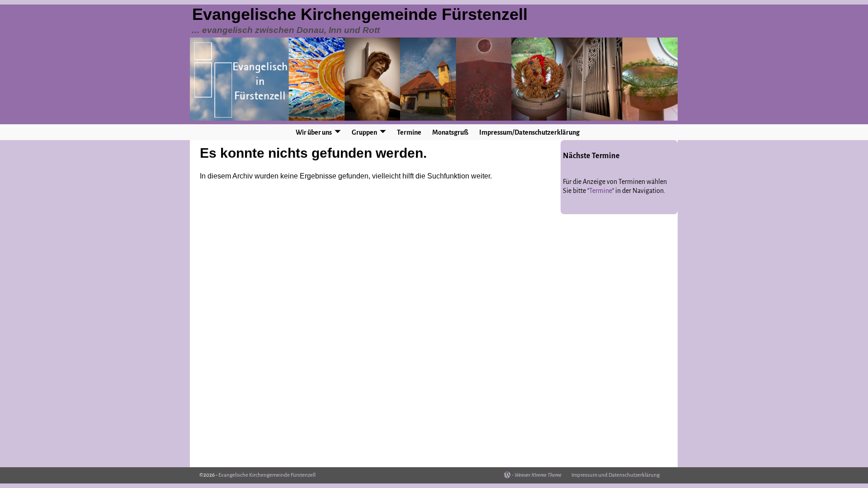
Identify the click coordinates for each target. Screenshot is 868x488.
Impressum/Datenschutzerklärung (529, 132)
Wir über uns (314, 132)
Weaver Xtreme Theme (537, 475)
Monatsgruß (450, 132)
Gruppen (364, 132)
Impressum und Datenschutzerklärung (615, 475)
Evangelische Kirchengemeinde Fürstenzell (360, 14)
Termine (409, 132)
